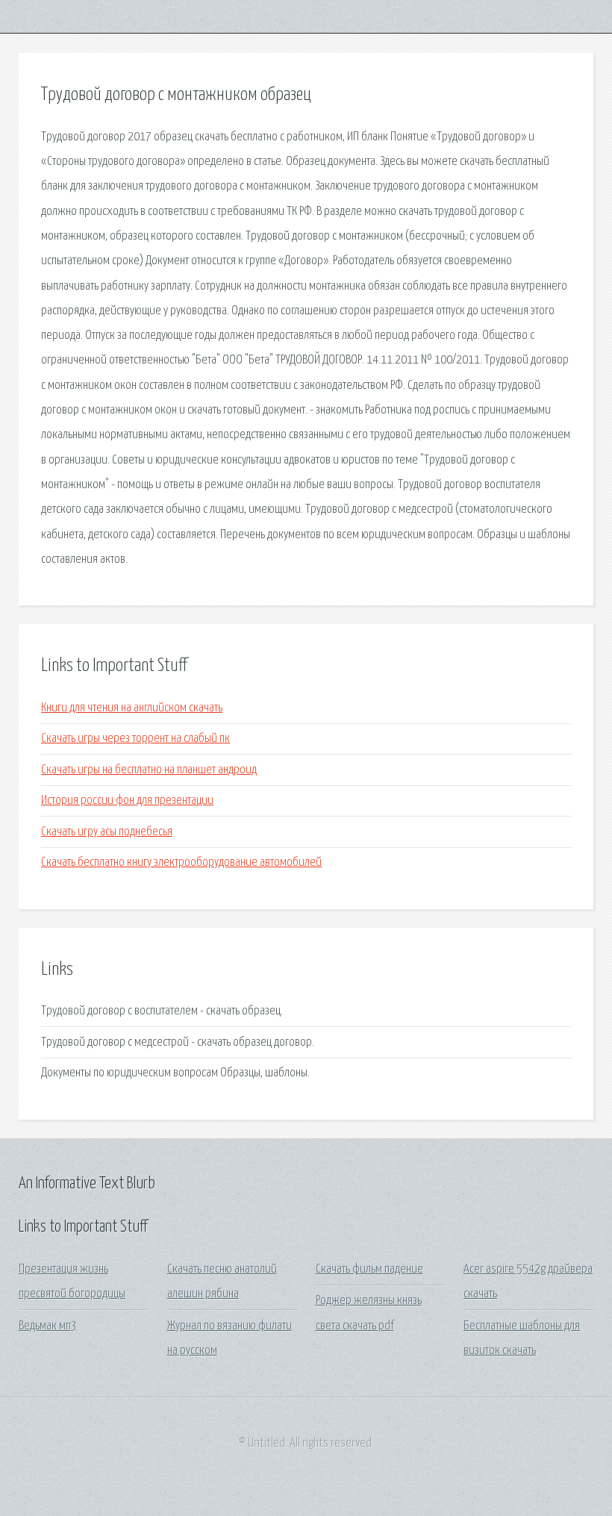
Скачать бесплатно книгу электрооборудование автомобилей (181, 862)
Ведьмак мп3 (48, 1326)
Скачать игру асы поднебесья (106, 832)
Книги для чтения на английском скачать (131, 708)
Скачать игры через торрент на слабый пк (135, 738)
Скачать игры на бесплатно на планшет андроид (149, 770)
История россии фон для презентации (127, 800)
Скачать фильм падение (369, 1269)
